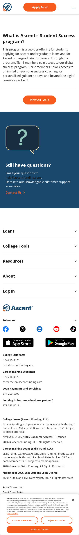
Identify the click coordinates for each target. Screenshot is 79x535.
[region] (39, 514)
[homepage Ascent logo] (7, 7)
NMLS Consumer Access (38, 437)
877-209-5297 (11, 393)
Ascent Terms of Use (12, 487)
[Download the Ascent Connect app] (18, 342)
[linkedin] (39, 329)
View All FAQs (39, 100)
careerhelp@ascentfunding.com (22, 382)
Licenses (60, 437)
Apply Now (40, 7)
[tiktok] (73, 329)
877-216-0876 (11, 360)
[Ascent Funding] (18, 308)
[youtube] (56, 329)
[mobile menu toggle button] (72, 7)
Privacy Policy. (13, 514)
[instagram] (23, 329)
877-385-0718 (11, 405)
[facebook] (6, 329)
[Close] (73, 500)
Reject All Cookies (56, 520)
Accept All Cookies (39, 529)
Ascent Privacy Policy (13, 492)
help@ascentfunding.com (23, 177)
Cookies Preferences (22, 520)
